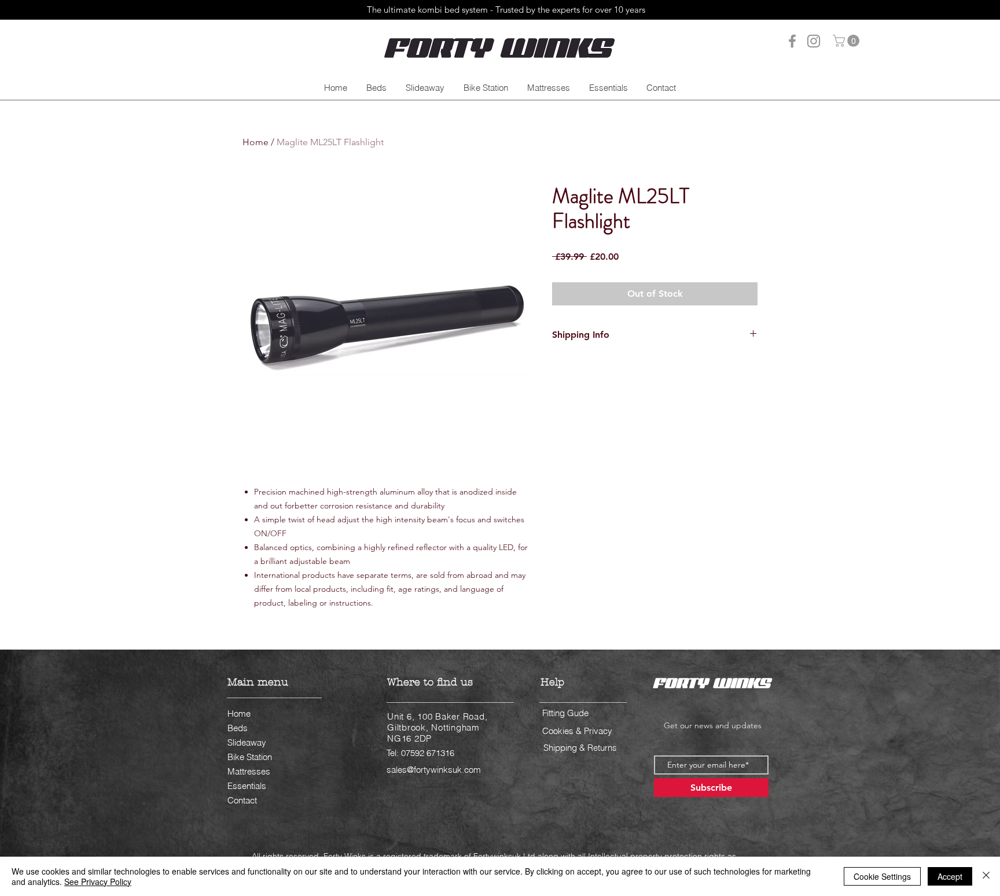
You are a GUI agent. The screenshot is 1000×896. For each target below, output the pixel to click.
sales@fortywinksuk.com (434, 769)
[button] (847, 41)
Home (255, 142)
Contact (242, 800)
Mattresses (248, 771)
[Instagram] (813, 41)
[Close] (986, 876)
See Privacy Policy (97, 881)
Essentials (246, 785)
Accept (950, 876)
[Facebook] (792, 41)
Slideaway (246, 742)
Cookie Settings (882, 876)
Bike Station (249, 756)
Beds (237, 727)
